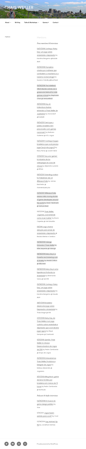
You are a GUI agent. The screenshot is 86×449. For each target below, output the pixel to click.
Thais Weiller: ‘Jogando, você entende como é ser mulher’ (46, 214)
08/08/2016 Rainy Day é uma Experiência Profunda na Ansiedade (47, 272)
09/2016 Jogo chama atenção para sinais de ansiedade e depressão (46, 230)
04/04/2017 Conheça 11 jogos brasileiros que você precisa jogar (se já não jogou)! (47, 144)
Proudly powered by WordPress (47, 444)
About (7, 22)
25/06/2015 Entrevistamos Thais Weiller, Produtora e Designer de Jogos (46, 361)
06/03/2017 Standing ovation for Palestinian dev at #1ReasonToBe (47, 178)
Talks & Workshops (30, 22)
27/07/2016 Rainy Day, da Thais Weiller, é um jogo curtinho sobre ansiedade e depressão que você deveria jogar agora (48, 324)
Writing (17, 22)
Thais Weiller (19, 7)
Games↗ (46, 22)
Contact (55, 22)
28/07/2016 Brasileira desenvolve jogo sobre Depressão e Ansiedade (46, 306)
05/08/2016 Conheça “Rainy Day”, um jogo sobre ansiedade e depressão (47, 287)
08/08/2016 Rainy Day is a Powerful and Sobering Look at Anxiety (47, 257)
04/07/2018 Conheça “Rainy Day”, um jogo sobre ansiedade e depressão (47, 52)
